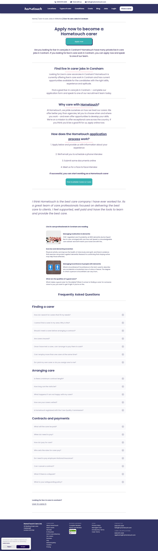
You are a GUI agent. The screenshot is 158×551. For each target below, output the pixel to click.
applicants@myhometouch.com (125, 535)
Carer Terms (96, 532)
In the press (50, 532)
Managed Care (97, 527)
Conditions (79, 8)
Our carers (49, 536)
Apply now (79, 41)
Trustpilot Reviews (75, 525)
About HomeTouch (52, 525)
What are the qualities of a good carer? (61, 279)
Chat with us (77, 2)
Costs (90, 8)
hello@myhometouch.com (96, 2)
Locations (52, 8)
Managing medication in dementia (54, 237)
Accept (23, 547)
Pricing (48, 547)
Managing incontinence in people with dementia (54, 267)
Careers (49, 545)
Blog (98, 8)
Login (114, 8)
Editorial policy (51, 542)
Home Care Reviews (75, 527)
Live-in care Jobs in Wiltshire (50, 19)
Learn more (6, 543)
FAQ (47, 540)
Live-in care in (39, 504)
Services (49, 530)
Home (34, 19)
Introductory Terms (98, 530)
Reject (9, 547)
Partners (49, 538)
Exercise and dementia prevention (59, 249)
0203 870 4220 (62, 2)
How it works (50, 527)
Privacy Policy (96, 525)
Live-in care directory (53, 534)
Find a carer (126, 9)
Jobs (106, 8)
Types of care (65, 8)
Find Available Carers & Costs (79, 182)
